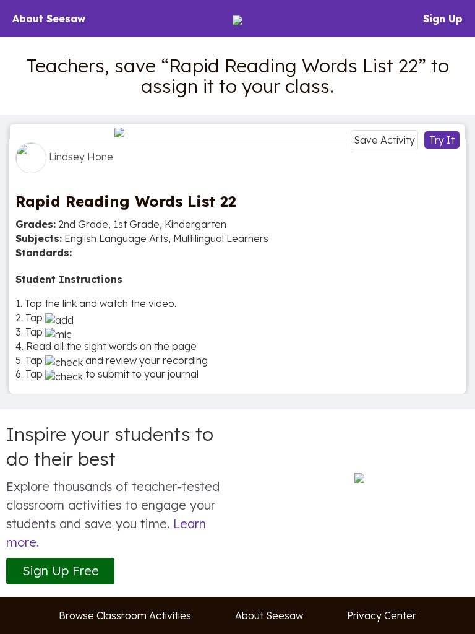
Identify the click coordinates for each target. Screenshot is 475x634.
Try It (442, 140)
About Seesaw (48, 18)
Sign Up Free (60, 570)
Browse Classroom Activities (125, 615)
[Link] (237, 131)
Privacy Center (381, 615)
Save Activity (384, 140)
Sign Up (443, 18)
